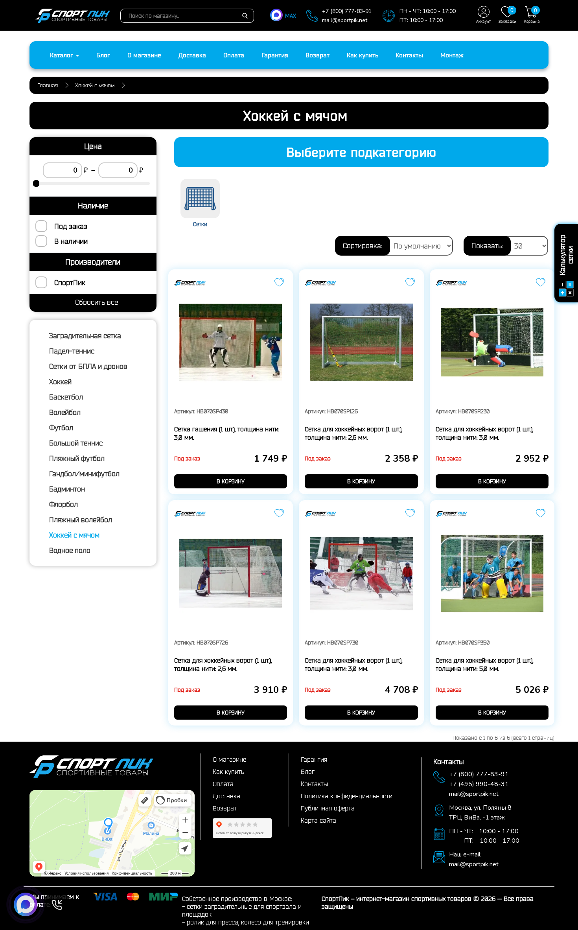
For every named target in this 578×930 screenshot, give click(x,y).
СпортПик (69, 282)
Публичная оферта (328, 808)
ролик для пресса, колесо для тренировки (248, 922)
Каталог (62, 55)
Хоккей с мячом (74, 535)
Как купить (362, 55)
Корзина (532, 15)
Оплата (233, 55)
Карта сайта (318, 820)
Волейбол (65, 412)
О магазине (144, 55)
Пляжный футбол (77, 458)
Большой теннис (76, 443)
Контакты (409, 55)
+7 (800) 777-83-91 (347, 11)
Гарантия (274, 55)
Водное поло (69, 550)
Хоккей (60, 381)
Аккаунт (483, 21)
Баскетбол (66, 397)
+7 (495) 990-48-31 (479, 784)
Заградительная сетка (85, 335)
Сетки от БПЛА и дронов (88, 366)
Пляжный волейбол (80, 519)
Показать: (487, 245)
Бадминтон (67, 489)
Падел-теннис (71, 351)
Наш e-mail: (465, 854)
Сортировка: (362, 245)
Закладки (507, 15)
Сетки (200, 224)
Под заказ (70, 226)
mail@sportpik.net (344, 20)
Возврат (317, 55)
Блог (103, 55)
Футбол (61, 427)
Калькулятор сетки (566, 255)
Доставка (192, 55)
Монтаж (452, 55)
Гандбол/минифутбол (84, 473)
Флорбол (63, 504)
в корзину (231, 481)
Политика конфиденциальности (346, 795)
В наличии (71, 241)
